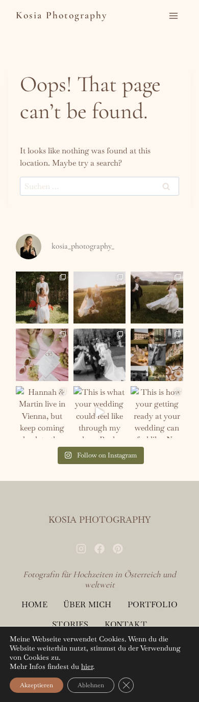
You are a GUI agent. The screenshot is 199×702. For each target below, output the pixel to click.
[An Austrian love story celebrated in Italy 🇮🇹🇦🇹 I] (157, 355)
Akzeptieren (36, 685)
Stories (70, 624)
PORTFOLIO (153, 604)
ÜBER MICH (87, 604)
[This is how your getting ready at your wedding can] (157, 412)
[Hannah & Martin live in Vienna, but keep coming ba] (42, 412)
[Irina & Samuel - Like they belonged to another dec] (157, 298)
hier (87, 666)
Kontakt (126, 624)
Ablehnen (91, 685)
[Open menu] (173, 16)
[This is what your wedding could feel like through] (99, 412)
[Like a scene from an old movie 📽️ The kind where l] (99, 355)
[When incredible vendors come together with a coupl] (99, 298)
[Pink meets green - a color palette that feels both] (42, 355)
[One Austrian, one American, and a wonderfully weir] (42, 298)
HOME (34, 604)
